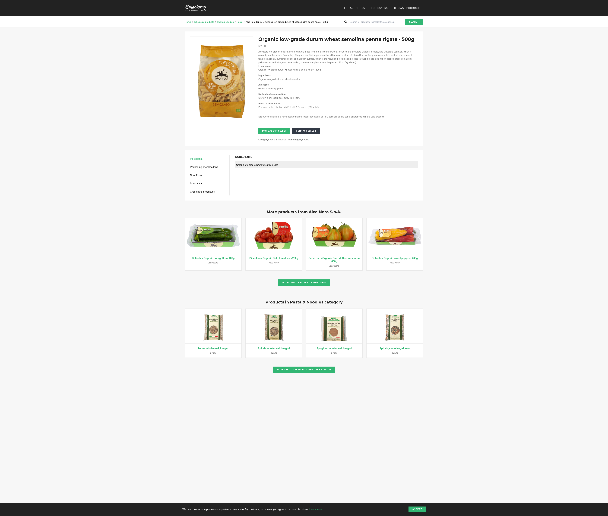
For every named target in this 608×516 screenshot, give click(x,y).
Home (188, 21)
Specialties (196, 183)
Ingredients (196, 159)
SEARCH (414, 21)
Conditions (196, 175)
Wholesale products (204, 21)
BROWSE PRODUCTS (407, 8)
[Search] (345, 21)
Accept (417, 509)
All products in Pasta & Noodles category (303, 369)
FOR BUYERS (379, 8)
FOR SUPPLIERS (354, 8)
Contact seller (306, 131)
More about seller (274, 131)
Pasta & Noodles (225, 21)
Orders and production (202, 191)
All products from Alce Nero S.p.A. (304, 282)
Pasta (240, 21)
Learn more (315, 509)
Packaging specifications (204, 167)
